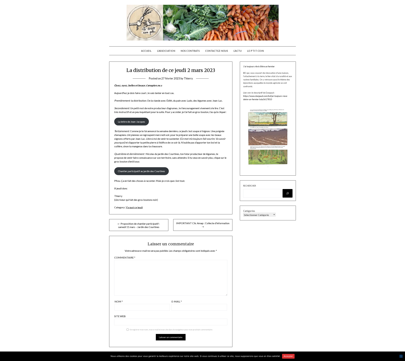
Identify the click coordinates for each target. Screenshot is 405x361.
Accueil (146, 50)
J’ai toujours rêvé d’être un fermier (259, 66)
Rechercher (249, 185)
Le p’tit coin (255, 50)
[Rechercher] (288, 193)
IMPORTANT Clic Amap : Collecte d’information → (202, 225)
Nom (119, 301)
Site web (120, 316)
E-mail (176, 301)
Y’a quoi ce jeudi (134, 207)
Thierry (188, 78)
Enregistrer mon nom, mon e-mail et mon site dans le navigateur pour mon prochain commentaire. (171, 329)
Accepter (288, 356)
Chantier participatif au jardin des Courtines (141, 171)
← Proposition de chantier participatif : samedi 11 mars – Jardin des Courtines (139, 225)
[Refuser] (401, 356)
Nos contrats (190, 50)
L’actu (238, 50)
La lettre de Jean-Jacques (131, 121)
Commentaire (124, 257)
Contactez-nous (216, 50)
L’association (166, 50)
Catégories (249, 210)
